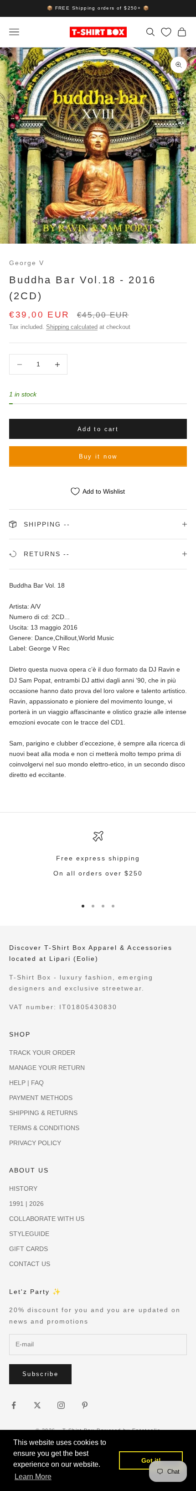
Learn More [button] (33, 1477)
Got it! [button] (151, 1460)
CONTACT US (29, 1263)
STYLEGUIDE (29, 1233)
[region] (98, 860)
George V (26, 262)
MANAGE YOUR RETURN (47, 1067)
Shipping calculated (72, 326)
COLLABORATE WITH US (46, 1218)
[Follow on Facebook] (13, 1405)
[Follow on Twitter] (37, 1405)
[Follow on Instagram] (61, 1405)
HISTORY (23, 1188)
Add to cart (98, 429)
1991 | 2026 (26, 1203)
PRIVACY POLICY (35, 1143)
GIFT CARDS (28, 1248)
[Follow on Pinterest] (84, 1405)
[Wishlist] (166, 32)
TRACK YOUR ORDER (42, 1052)
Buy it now (98, 456)
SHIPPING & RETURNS (43, 1112)
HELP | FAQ (26, 1082)
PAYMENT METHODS (40, 1097)
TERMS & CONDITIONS (44, 1127)
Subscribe (40, 1374)
